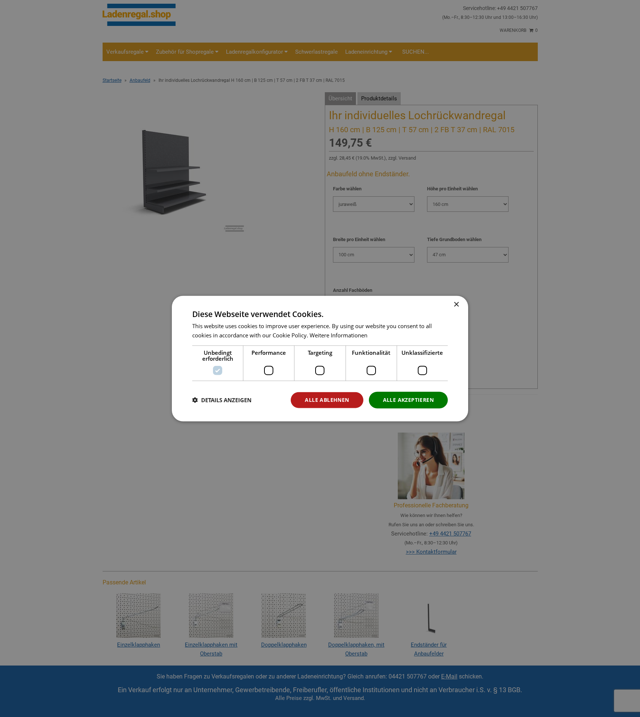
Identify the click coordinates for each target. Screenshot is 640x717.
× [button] (456, 304)
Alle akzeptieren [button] (408, 399)
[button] (221, 400)
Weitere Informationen (338, 335)
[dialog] (320, 358)
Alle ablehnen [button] (327, 399)
